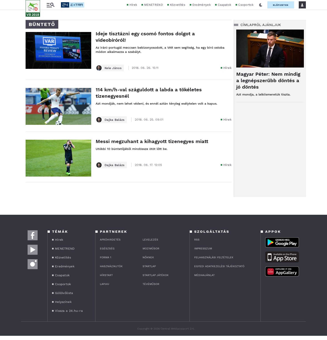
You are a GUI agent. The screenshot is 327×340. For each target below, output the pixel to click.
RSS (197, 239)
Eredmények (201, 4)
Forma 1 (105, 257)
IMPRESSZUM (203, 248)
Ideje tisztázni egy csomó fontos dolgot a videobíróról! (145, 37)
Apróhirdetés (110, 239)
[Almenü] (50, 5)
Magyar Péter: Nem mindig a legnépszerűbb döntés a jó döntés (268, 80)
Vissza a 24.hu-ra (69, 310)
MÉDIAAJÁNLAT (204, 275)
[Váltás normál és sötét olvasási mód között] (260, 5)
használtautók (111, 266)
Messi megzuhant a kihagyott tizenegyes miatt (152, 141)
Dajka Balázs (115, 119)
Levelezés (150, 239)
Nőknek (148, 257)
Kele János (113, 68)
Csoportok (245, 4)
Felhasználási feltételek (213, 257)
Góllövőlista (64, 293)
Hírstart (106, 275)
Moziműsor (151, 248)
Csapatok (224, 4)
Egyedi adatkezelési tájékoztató (219, 266)
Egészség (107, 248)
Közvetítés (177, 4)
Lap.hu (104, 284)
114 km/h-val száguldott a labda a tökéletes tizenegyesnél (149, 93)
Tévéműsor (151, 284)
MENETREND (153, 4)
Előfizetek (281, 5)
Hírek (133, 4)
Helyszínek (63, 302)
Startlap (149, 266)
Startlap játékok (156, 275)
